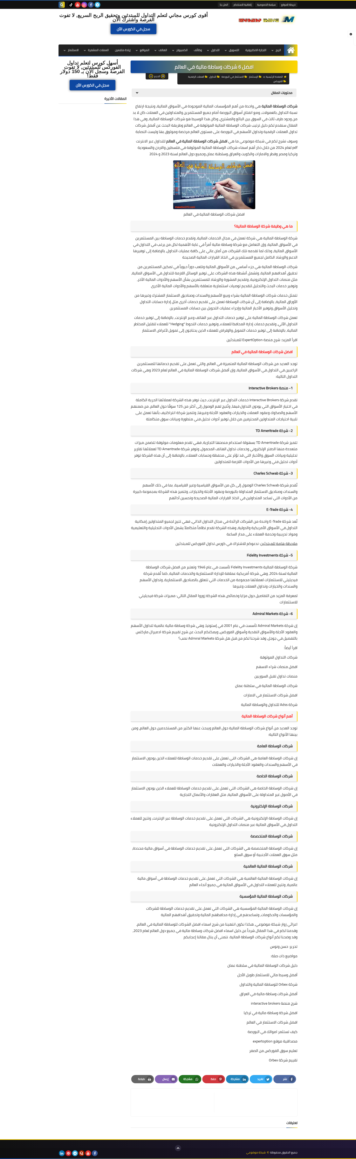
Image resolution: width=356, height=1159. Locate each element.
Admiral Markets (265, 613)
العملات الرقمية (196, 77)
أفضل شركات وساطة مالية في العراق (268, 993)
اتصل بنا (224, 4)
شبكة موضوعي (252, 141)
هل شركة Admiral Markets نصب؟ (204, 638)
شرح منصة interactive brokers (274, 1003)
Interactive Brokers (263, 388)
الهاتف (163, 50)
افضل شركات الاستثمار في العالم (272, 1022)
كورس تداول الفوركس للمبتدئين (201, 543)
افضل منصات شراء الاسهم (276, 666)
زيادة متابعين (123, 50)
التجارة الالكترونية (255, 50)
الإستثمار (253, 77)
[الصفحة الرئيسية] (290, 50)
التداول (215, 50)
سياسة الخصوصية (266, 4)
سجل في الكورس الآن (134, 29)
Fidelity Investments (262, 555)
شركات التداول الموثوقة (278, 657)
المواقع (144, 50)
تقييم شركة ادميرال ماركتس (158, 631)
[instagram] (84, 5)
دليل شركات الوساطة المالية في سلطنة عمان (262, 965)
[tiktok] (71, 5)
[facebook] (91, 5)
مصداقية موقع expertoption (275, 1041)
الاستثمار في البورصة (232, 77)
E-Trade (272, 509)
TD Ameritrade (267, 430)
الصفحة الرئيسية (274, 77)
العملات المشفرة (98, 50)
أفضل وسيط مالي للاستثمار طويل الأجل (267, 974)
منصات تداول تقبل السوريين (275, 676)
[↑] (178, 1148)
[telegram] (97, 5)
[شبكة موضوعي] (267, 19)
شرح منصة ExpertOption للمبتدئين (253, 339)
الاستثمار (73, 50)
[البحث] (62, 5)
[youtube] (78, 5)
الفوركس (278, 81)
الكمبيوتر (182, 50)
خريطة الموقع (288, 4)
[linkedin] (62, 1153)
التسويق (234, 50)
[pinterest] (68, 1153)
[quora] (81, 1153)
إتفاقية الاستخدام (243, 4)
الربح (278, 50)
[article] (174, 1102)
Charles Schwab (266, 473)
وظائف (198, 50)
